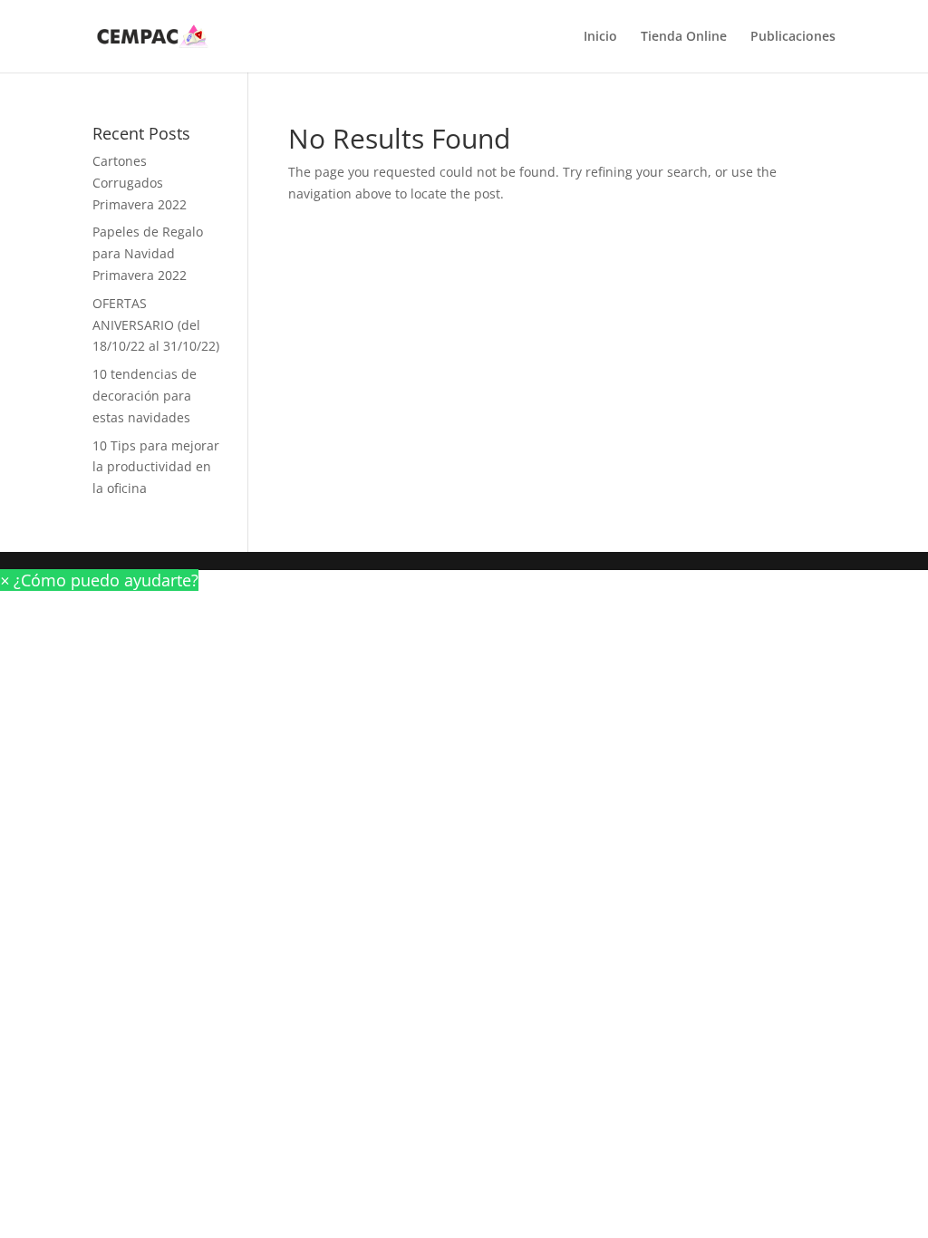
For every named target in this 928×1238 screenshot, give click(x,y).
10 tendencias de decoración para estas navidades (144, 395)
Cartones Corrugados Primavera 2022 (139, 182)
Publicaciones (793, 37)
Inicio (600, 37)
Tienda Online (684, 37)
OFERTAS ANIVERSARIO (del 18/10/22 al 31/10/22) (155, 325)
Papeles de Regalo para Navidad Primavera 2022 (147, 253)
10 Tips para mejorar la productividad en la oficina (155, 467)
